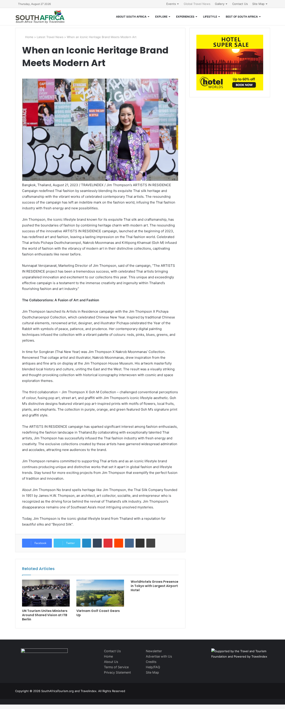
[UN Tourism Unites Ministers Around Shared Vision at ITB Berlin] (46, 593)
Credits (151, 662)
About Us (111, 662)
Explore (161, 16)
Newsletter (154, 651)
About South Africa (131, 16)
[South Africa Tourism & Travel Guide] (40, 17)
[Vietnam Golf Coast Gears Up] (100, 593)
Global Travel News (197, 4)
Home (28, 37)
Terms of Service (116, 667)
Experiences (185, 16)
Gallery (219, 4)
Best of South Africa (242, 16)
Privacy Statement (117, 672)
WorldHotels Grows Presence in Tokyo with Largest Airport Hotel (154, 585)
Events (171, 4)
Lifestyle (210, 16)
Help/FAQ (153, 667)
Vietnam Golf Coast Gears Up (98, 613)
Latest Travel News (50, 37)
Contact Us (240, 4)
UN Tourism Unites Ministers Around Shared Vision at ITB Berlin (44, 615)
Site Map (258, 4)
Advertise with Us (159, 656)
